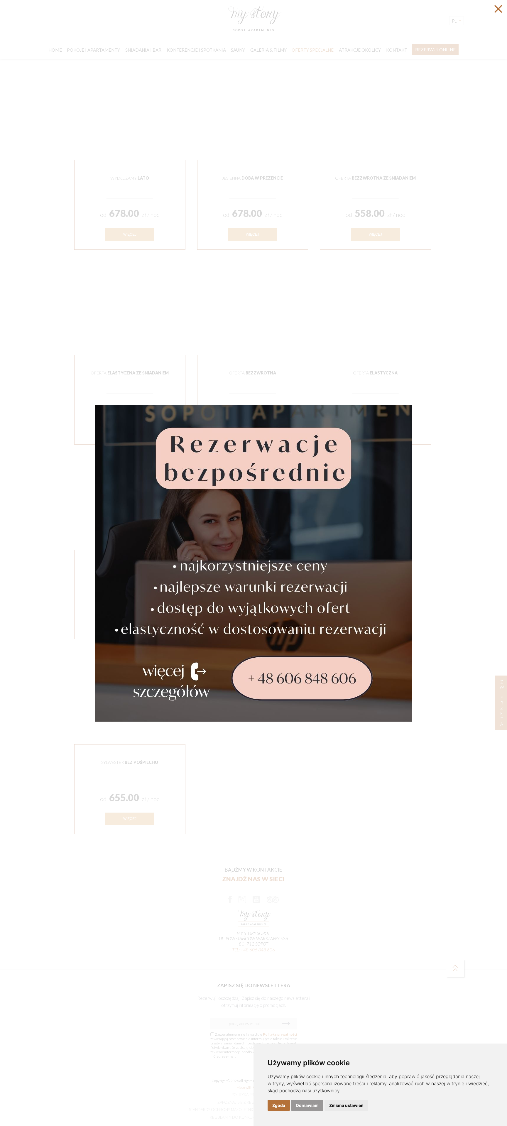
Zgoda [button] (278, 1105)
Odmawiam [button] (307, 1105)
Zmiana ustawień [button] (346, 1105)
